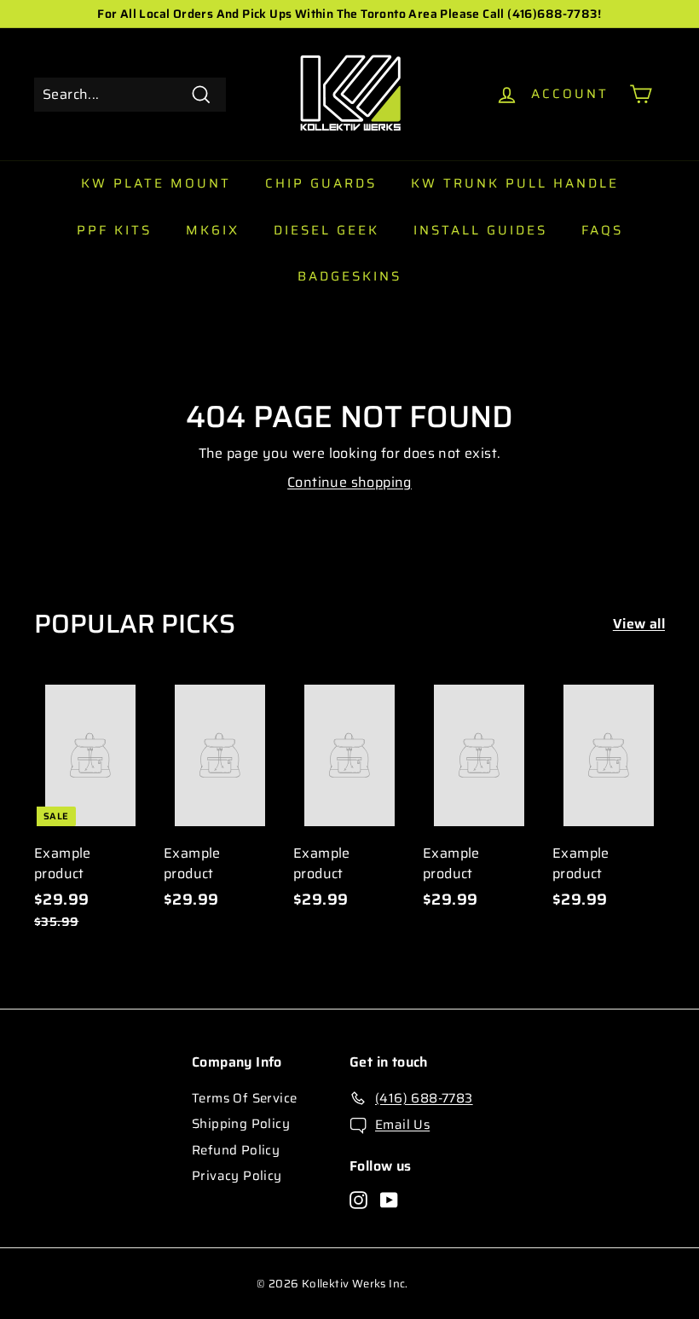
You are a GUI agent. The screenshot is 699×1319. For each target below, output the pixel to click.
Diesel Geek (326, 230)
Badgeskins (349, 276)
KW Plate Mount (156, 183)
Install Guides (480, 230)
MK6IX (213, 230)
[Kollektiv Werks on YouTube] (389, 1199)
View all (639, 624)
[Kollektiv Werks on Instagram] (358, 1199)
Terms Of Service (244, 1098)
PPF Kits (114, 230)
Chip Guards (321, 183)
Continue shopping (349, 482)
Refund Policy (236, 1150)
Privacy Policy (237, 1176)
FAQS (602, 230)
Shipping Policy (241, 1124)
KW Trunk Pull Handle (515, 183)
